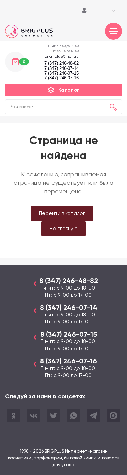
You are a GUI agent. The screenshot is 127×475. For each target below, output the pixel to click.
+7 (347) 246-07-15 (60, 73)
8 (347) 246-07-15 (68, 334)
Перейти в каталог (62, 213)
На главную (63, 228)
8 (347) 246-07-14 (68, 307)
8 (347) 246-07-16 (68, 361)
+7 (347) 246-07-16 (60, 78)
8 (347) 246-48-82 (68, 280)
